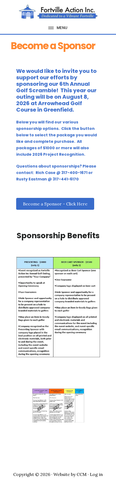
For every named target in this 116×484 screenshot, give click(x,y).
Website (61, 474)
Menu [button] (62, 27)
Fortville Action (58, 11)
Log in (96, 474)
